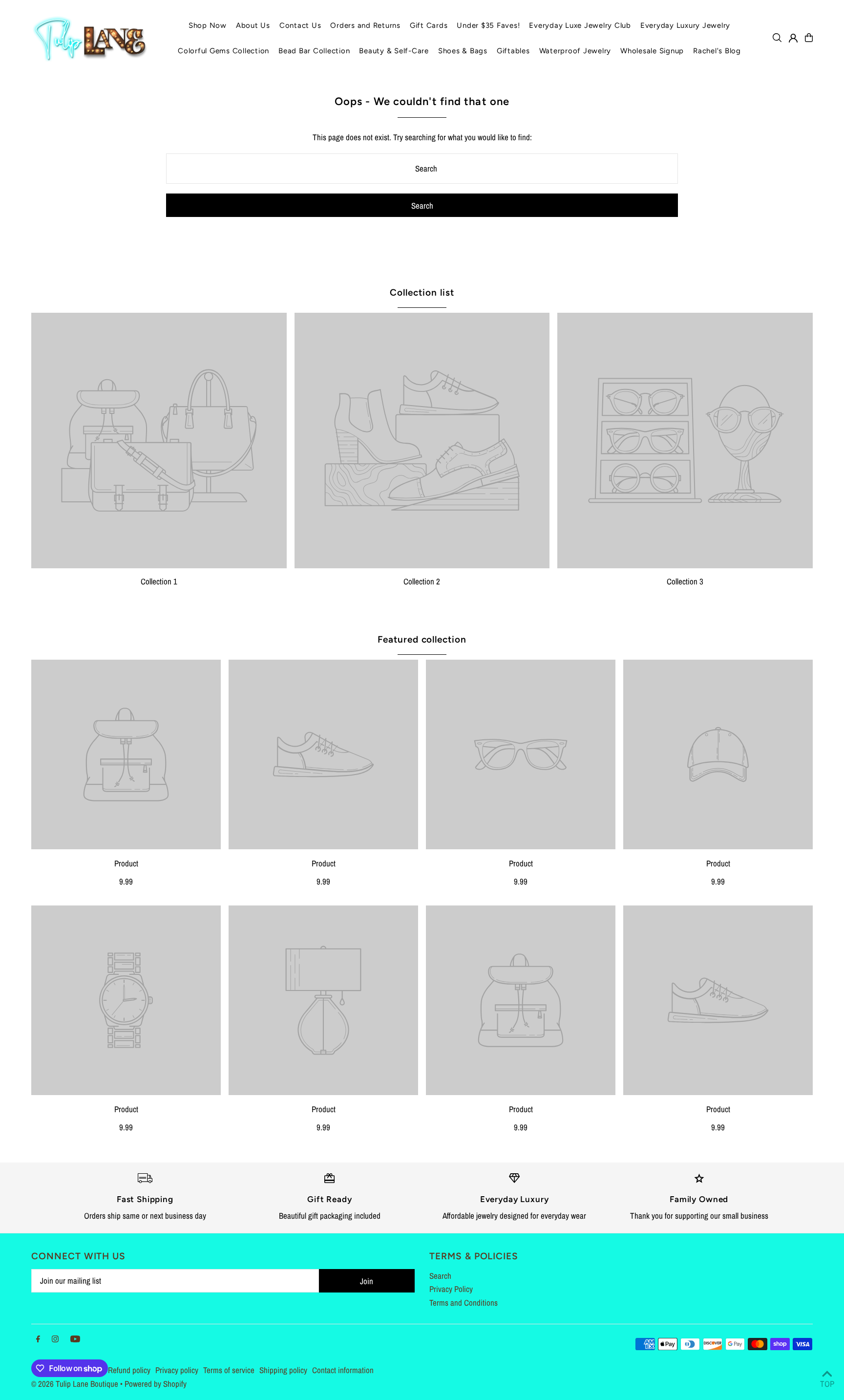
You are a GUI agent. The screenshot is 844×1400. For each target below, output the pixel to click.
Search (440, 1275)
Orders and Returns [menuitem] (365, 25)
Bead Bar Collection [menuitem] (314, 50)
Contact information (343, 1370)
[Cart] (809, 37)
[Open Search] (777, 37)
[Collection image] (159, 440)
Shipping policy (283, 1370)
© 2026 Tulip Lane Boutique (74, 1383)
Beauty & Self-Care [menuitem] (394, 50)
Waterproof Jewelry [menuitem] (575, 50)
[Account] (793, 38)
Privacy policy (176, 1370)
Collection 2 (421, 581)
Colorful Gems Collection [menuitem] (223, 50)
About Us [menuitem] (253, 25)
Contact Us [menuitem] (300, 25)
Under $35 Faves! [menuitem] (488, 25)
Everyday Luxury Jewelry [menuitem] (685, 25)
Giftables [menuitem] (513, 50)
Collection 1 (159, 581)
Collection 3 (685, 581)
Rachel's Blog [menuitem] (717, 50)
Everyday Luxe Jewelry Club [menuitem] (580, 25)
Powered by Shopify (156, 1383)
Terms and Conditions (463, 1302)
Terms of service (228, 1370)
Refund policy (129, 1370)
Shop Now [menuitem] (208, 25)
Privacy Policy (451, 1288)
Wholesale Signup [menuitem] (652, 50)
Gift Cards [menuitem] (429, 25)
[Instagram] (55, 1339)
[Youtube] (75, 1339)
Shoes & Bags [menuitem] (462, 50)
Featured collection (422, 639)
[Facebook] (38, 1339)
